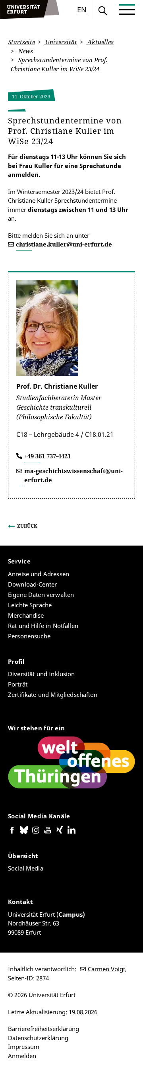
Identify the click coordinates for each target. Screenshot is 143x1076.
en (82, 9)
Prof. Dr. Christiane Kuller (57, 386)
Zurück (27, 525)
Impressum (23, 1047)
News (25, 51)
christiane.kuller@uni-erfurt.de (64, 244)
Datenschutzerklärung (38, 1038)
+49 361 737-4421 (47, 456)
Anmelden (22, 1056)
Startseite (21, 42)
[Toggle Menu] (127, 10)
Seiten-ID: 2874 (28, 978)
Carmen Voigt (106, 969)
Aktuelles (100, 42)
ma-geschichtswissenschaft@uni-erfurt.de (73, 475)
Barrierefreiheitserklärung (43, 1029)
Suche (103, 9)
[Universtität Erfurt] (30, 9)
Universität (60, 42)
